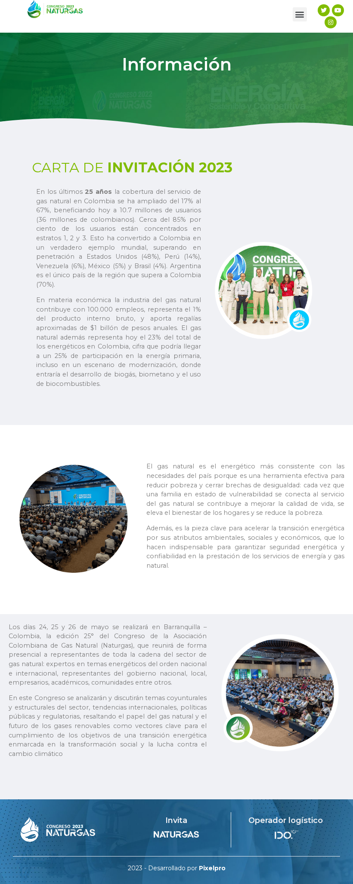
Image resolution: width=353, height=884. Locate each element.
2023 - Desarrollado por (177, 868)
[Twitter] (324, 10)
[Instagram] (331, 22)
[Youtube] (338, 10)
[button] (300, 14)
